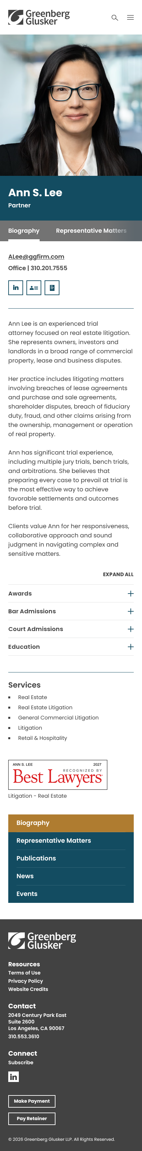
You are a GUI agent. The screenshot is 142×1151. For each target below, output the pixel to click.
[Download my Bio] (52, 287)
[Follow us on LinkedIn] (13, 1076)
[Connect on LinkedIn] (15, 287)
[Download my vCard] (33, 287)
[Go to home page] (39, 17)
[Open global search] (115, 18)
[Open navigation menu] (130, 17)
